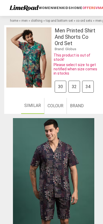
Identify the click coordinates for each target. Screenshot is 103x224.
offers (89, 8)
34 (88, 86)
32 (74, 86)
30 (60, 86)
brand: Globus (65, 49)
